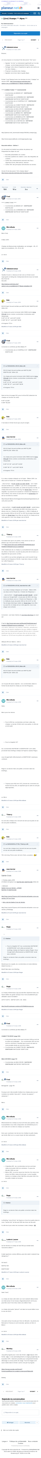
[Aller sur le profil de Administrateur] (3, 48)
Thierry (9, 534)
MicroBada (10, 227)
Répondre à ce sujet (20, 33)
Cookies (20, 1443)
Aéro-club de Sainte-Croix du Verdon (14, 902)
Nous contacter (33, 1441)
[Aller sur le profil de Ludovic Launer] (3, 1241)
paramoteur (32, 493)
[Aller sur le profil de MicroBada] (3, 228)
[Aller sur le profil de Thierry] (3, 536)
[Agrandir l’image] (35, 855)
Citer (7, 179)
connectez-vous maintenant (24, 1403)
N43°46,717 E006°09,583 (9, 890)
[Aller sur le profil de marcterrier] (3, 438)
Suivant (33, 40)
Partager (11, 1422)
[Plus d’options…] (37, 48)
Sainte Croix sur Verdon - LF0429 (11, 888)
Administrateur (8, 23)
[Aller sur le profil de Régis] (3, 928)
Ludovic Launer (12, 1239)
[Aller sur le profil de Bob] (3, 301)
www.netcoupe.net (11, 1)
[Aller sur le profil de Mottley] (3, 1350)
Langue (4, 1441)
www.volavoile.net (19, 1)
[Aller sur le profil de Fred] (3, 198)
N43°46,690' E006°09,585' (25, 882)
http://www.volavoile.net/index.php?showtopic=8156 (17, 173)
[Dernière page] (38, 40)
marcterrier (10, 437)
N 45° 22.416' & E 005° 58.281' (22, 507)
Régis (8, 927)
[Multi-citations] (3, 179)
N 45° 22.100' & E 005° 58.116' (21, 483)
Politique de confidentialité (18, 1441)
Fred (8, 196)
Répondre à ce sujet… (12, 1412)
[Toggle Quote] (4, 366)
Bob (7, 300)
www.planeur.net (4, 1)
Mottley (9, 1349)
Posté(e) (13, 49)
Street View (28, 489)
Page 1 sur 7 (21, 40)
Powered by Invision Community (20, 1445)
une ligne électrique (27, 615)
